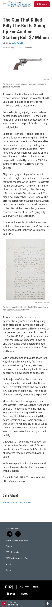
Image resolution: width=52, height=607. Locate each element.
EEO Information (13, 552)
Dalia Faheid (17, 43)
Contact (9, 570)
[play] (4, 603)
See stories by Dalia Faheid (17, 502)
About (8, 564)
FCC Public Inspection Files (17, 558)
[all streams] (48, 603)
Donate (43, 4)
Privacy (9, 546)
